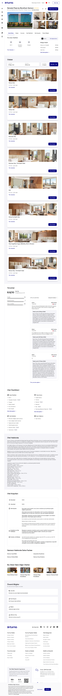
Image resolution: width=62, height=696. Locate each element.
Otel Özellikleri (29, 33)
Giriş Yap (56, 2)
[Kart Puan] (2, 27)
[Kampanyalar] (2, 33)
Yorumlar (22, 33)
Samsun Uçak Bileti (12, 553)
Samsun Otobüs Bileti (12, 557)
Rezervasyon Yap (53, 8)
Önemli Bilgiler (46, 33)
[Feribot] (2, 22)
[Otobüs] (2, 15)
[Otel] (2, 12)
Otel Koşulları (38, 33)
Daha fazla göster (11, 411)
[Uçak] (2, 8)
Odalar (16, 33)
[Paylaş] (45, 9)
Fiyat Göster (52, 90)
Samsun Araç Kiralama (39, 557)
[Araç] (2, 19)
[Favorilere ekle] (42, 9)
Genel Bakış (11, 33)
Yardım (43, 2)
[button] (32, 20)
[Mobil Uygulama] (2, 36)
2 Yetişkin (44, 65)
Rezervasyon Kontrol (36, 2)
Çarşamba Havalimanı (38, 553)
